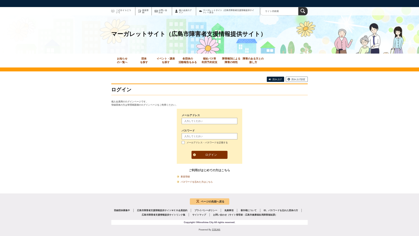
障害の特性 (231, 60)
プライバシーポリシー (205, 210)
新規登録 (145, 11)
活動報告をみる (188, 60)
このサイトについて (123, 11)
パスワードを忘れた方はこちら (197, 181)
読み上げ (277, 79)
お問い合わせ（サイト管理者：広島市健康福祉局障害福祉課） (245, 214)
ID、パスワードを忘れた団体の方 (281, 210)
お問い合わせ (163, 11)
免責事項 (229, 210)
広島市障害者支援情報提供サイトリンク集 (163, 214)
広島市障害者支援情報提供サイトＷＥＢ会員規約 (162, 210)
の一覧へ (122, 60)
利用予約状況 (209, 60)
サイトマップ (199, 214)
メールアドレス (191, 115)
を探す (144, 60)
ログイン (211, 154)
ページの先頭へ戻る (212, 201)
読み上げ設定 (298, 79)
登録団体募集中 (122, 210)
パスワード (188, 130)
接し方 (253, 60)
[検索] (303, 11)
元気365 (216, 229)
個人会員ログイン (185, 11)
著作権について (249, 210)
